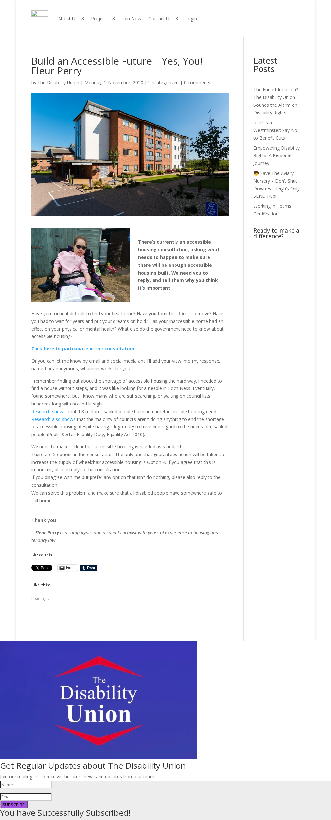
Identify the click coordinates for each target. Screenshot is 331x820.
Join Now (131, 18)
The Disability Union (58, 82)
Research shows (49, 411)
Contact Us (160, 18)
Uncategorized (163, 82)
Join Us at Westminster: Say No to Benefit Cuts (275, 130)
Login (191, 18)
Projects (100, 18)
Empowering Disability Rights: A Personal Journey (276, 155)
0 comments (197, 82)
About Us (68, 18)
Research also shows (54, 419)
